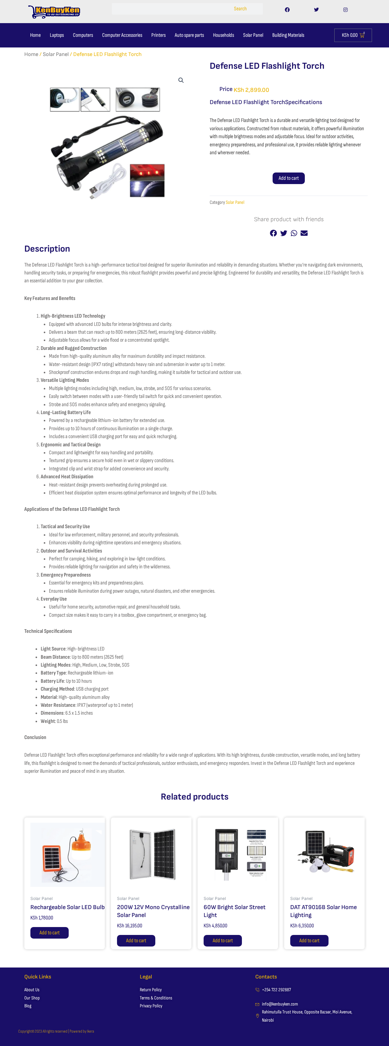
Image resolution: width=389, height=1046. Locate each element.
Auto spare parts (189, 35)
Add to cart (289, 178)
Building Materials (288, 35)
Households (223, 35)
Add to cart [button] (50, 932)
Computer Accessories (122, 35)
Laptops (57, 35)
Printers (158, 35)
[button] (181, 80)
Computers (83, 35)
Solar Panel (253, 35)
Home (35, 35)
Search (240, 8)
